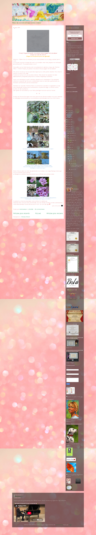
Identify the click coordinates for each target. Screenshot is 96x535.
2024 (69, 112)
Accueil (38, 213)
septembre (72, 140)
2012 (69, 180)
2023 (69, 115)
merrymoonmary (59, 525)
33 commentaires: (40, 209)
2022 (69, 117)
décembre (72, 133)
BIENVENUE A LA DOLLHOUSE (74, 46)
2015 (69, 173)
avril (71, 152)
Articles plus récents (21, 213)
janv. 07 (73, 169)
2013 (69, 177)
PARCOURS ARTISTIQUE (73, 53)
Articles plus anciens (54, 213)
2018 (69, 126)
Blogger (70, 525)
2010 (69, 184)
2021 (69, 119)
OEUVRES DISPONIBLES (73, 51)
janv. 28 (73, 161)
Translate (79, 61)
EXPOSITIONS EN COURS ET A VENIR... (75, 48)
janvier (71, 159)
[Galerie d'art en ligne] (72, 308)
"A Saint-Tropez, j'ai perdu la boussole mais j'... (76, 165)
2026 (69, 108)
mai (71, 149)
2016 (69, 131)
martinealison (76, 189)
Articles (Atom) (25, 217)
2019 (69, 124)
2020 (69, 122)
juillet (71, 145)
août (71, 142)
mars (71, 154)
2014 (69, 175)
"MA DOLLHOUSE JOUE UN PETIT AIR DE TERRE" (75, 55)
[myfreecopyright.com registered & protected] (74, 476)
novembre (72, 135)
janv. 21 (73, 163)
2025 (69, 110)
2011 (69, 182)
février (71, 156)
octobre (71, 138)
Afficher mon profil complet (72, 229)
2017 (69, 129)
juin (71, 147)
